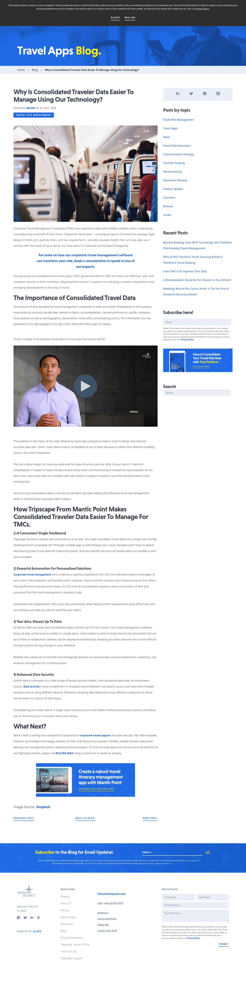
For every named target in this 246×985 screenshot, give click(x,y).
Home (21, 69)
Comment (169, 197)
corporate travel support (95, 735)
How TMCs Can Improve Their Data (185, 271)
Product (65, 896)
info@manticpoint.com (111, 893)
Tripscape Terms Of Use (75, 944)
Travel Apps (170, 128)
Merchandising (172, 171)
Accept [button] (115, 17)
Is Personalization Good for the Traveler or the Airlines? (197, 280)
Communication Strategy (178, 154)
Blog (35, 69)
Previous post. (24, 818)
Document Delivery (175, 180)
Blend (37, 931)
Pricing (65, 910)
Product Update (173, 188)
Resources (67, 923)
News (166, 136)
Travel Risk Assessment (177, 145)
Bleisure (168, 206)
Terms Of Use (69, 951)
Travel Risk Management (33, 115)
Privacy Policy (202, 8)
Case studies (68, 917)
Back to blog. (85, 818)
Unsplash (43, 807)
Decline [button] (130, 17)
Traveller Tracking (174, 162)
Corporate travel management (32, 574)
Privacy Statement (72, 937)
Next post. (150, 818)
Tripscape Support (72, 958)
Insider (167, 214)
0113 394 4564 (64, 753)
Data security (31, 686)
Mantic (31, 107)
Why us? (66, 903)
